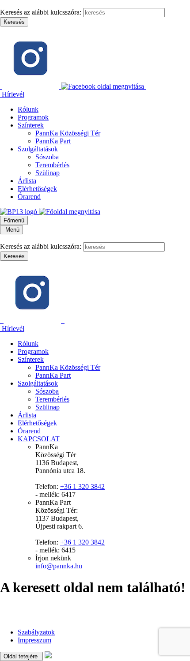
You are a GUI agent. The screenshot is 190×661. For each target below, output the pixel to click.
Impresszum (34, 640)
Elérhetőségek (37, 188)
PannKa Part (53, 141)
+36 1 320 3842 (82, 486)
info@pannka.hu (58, 566)
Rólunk (28, 109)
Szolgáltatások (38, 149)
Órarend (29, 196)
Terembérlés (52, 165)
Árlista (27, 180)
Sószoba (47, 157)
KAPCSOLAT (39, 439)
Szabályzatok (36, 632)
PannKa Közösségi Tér (67, 133)
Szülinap (47, 173)
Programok (33, 117)
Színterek (31, 125)
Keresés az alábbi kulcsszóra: (40, 12)
